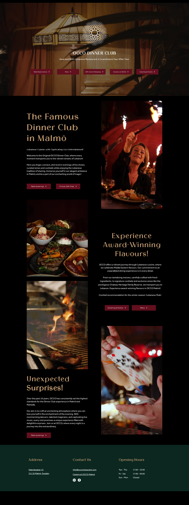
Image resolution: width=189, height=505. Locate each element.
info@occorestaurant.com (84, 469)
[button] (84, 366)
